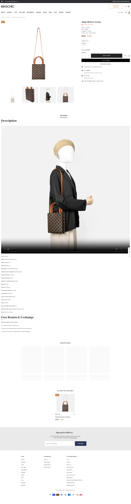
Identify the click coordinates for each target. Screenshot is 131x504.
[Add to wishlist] (125, 56)
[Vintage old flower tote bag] (65, 403)
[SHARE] (128, 56)
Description (63, 115)
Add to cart (106, 55)
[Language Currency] (2, 1)
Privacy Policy (74, 437)
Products (8, 17)
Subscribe (81, 443)
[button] (1, 95)
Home (2, 17)
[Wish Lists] (126, 12)
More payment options (105, 64)
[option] (39, 51)
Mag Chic (88, 27)
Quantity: (83, 52)
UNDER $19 (116, 7)
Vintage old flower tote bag (62, 417)
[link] (31, 377)
